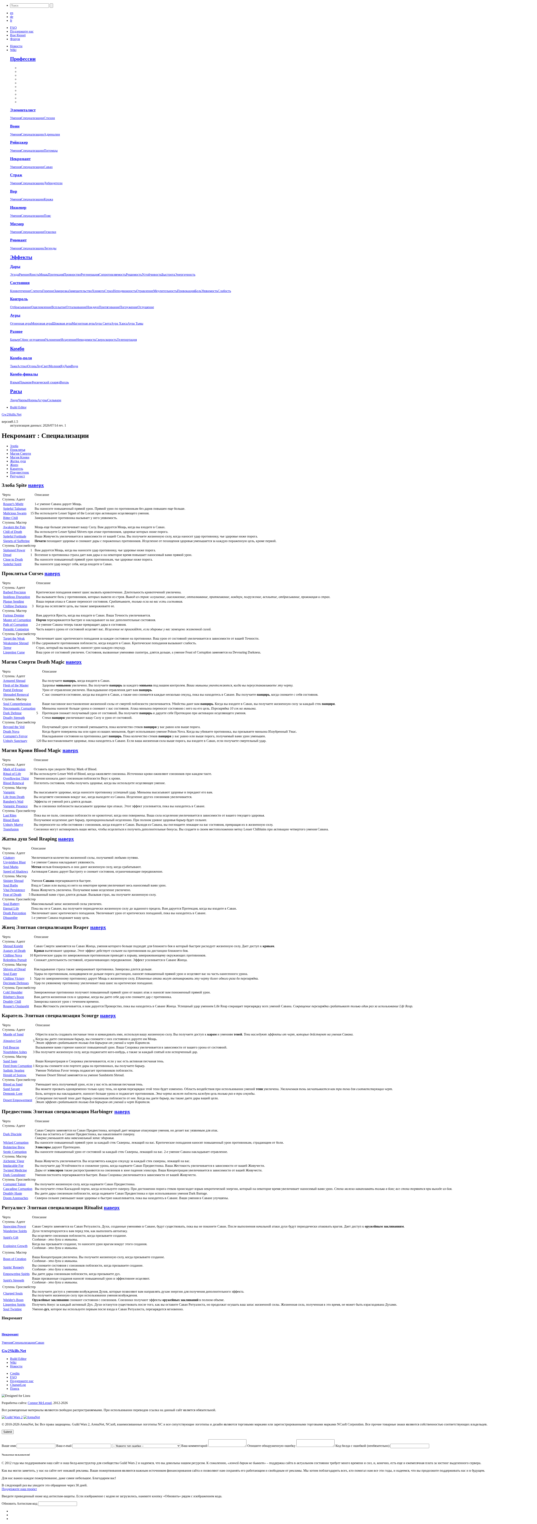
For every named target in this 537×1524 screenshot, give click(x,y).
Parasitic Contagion (16, 629)
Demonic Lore (12, 1093)
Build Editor (18, 407)
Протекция (56, 274)
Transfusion (11, 829)
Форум (15, 39)
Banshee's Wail (13, 801)
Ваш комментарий (194, 1446)
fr (11, 20)
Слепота (36, 291)
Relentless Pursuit (15, 960)
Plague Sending (13, 601)
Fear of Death (12, 894)
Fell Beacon (11, 1047)
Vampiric (9, 792)
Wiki (13, 50)
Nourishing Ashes (15, 1052)
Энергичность (185, 274)
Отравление (144, 291)
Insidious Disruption (16, 597)
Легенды (50, 248)
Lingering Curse (14, 652)
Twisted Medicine (15, 1170)
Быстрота (168, 274)
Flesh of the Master (16, 685)
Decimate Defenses (16, 983)
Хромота (98, 291)
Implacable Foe (13, 1165)
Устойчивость (152, 274)
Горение (48, 291)
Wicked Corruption (16, 1142)
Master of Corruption (17, 620)
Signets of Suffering (16, 541)
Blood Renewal (13, 783)
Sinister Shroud (13, 881)
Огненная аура (20, 323)
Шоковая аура (62, 323)
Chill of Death (12, 531)
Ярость (34, 274)
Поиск (14, 1388)
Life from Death (14, 797)
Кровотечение (20, 291)
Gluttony (9, 857)
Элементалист (23, 110)
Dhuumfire (10, 917)
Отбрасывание (20, 307)
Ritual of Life (12, 774)
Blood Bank (11, 820)
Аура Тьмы (135, 323)
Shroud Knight (13, 946)
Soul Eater (10, 974)
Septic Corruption (15, 1152)
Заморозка (61, 291)
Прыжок (25, 382)
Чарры (22, 400)
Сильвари (54, 400)
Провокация (186, 291)
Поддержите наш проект (19, 1489)
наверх (36, 485)
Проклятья (17, 450)
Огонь (31, 366)
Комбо (17, 348)
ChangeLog (18, 1385)
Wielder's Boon (13, 1300)
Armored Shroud (14, 680)
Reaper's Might (13, 504)
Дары (15, 266)
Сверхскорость (106, 339)
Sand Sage (10, 1061)
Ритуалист (17, 476)
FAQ (13, 27)
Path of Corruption (15, 624)
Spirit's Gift (10, 1237)
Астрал (22, 366)
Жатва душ (18, 461)
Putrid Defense (13, 690)
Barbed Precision (14, 592)
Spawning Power (14, 1226)
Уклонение (53, 339)
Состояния (20, 283)
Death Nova (11, 731)
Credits (15, 1373)
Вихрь (64, 382)
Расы (16, 391)
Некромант (20, 159)
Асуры (42, 400)
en (11, 13)
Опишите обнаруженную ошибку (271, 1446)
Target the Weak (14, 638)
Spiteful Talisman (14, 508)
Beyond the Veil (14, 727)
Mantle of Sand (13, 1034)
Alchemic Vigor (13, 1161)
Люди (14, 400)
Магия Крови (19, 457)
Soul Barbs (10, 885)
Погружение (129, 307)
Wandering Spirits (15, 1231)
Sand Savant (11, 1089)
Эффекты (21, 257)
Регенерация (90, 274)
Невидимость (86, 339)
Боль (198, 291)
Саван (48, 167)
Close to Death (13, 559)
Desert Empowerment (17, 1100)
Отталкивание (76, 307)
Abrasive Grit (12, 1041)
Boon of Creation (14, 1259)
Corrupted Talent (14, 1184)
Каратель (16, 468)
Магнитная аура (83, 323)
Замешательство (80, 291)
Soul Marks (10, 867)
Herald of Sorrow (14, 1075)
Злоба (14, 446)
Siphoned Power (14, 550)
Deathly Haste (12, 1193)
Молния (54, 366)
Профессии (23, 59)
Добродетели (53, 183)
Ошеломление (41, 307)
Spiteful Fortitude (14, 536)
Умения (15, 118)
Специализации (32, 118)
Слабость (224, 291)
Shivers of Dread (14, 969)
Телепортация (127, 339)
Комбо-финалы (24, 374)
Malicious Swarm (14, 513)
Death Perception (14, 913)
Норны (32, 400)
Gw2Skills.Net (11, 414)
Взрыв (14, 382)
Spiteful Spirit (12, 564)
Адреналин (52, 134)
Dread (7, 555)
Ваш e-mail (64, 1446)
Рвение (24, 274)
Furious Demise (13, 615)
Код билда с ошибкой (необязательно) (362, 1446)
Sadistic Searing (13, 1070)
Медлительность (165, 291)
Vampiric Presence (15, 806)
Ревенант (18, 240)
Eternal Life (11, 908)
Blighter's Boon (13, 997)
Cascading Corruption (17, 1189)
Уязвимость (209, 291)
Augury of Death (14, 950)
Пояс (47, 215)
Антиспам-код (27, 1503)
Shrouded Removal (16, 694)
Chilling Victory (14, 978)
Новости (16, 46)
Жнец (14, 465)
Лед (39, 366)
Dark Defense (12, 713)
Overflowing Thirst (16, 778)
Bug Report (18, 35)
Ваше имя (9, 1446)
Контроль (19, 299)
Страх (108, 291)
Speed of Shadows (15, 871)
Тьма (13, 366)
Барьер (15, 339)
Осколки (50, 232)
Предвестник (19, 472)
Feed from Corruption (17, 1066)
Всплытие (58, 307)
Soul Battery (11, 904)
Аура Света (103, 323)
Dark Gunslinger (14, 1175)
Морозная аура (41, 323)
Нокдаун (92, 307)
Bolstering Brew (14, 1147)
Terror (7, 647)
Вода (74, 366)
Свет (45, 366)
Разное (16, 331)
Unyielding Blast (14, 862)
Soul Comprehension (17, 704)
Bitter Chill (10, 518)
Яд (62, 366)
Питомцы (51, 150)
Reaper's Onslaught (16, 1006)
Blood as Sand (12, 1084)
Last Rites (9, 815)
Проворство (72, 274)
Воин (15, 126)
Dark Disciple (12, 1134)
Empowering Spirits (16, 1274)
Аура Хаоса (119, 323)
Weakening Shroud (16, 643)
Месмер (17, 224)
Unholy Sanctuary (15, 741)
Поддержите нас (22, 31)
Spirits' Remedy (13, 1267)
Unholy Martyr (13, 824)
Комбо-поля (21, 358)
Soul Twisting (12, 1309)
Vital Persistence (14, 890)
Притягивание (109, 307)
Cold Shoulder (12, 992)
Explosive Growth (15, 1246)
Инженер (18, 207)
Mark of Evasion (14, 769)
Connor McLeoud (40, 1403)
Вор (13, 191)
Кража (48, 199)
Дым (67, 366)
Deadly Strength (14, 717)
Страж (16, 175)
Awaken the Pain (14, 527)
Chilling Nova (12, 955)
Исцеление (68, 339)
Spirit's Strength (13, 1280)
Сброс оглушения (32, 339)
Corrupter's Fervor (15, 736)
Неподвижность (124, 291)
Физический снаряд (45, 382)
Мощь (43, 274)
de (11, 16)
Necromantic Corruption (19, 708)
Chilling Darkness (15, 606)
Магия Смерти (20, 453)
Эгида (14, 274)
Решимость (134, 274)
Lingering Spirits (14, 1304)
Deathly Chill (12, 1001)
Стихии (49, 118)
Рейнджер (19, 142)
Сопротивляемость (112, 274)
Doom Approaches (15, 1198)
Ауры (15, 315)
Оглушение (146, 307)
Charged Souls (13, 1293)
